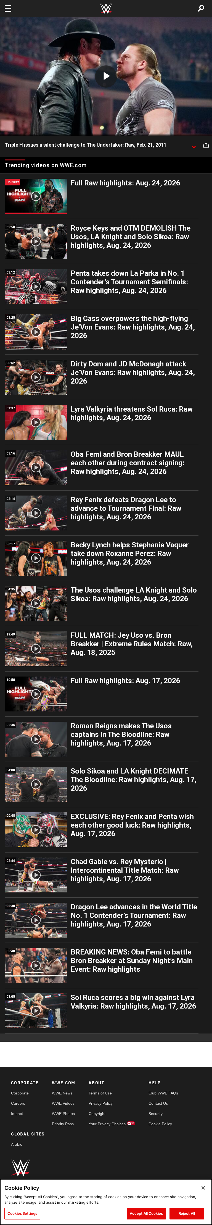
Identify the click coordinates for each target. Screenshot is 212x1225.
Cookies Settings (22, 1213)
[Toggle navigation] (8, 8)
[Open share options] (206, 145)
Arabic (16, 1144)
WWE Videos (63, 1103)
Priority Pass (63, 1124)
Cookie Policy (160, 1124)
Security (156, 1113)
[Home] (106, 8)
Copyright (97, 1113)
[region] (106, 1202)
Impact (17, 1113)
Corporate (20, 1093)
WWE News (62, 1093)
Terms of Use (100, 1093)
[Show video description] (194, 145)
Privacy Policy (101, 1103)
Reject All (187, 1213)
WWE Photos (63, 1113)
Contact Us (158, 1103)
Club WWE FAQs (163, 1093)
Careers (18, 1103)
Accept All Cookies (146, 1213)
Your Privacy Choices (107, 1124)
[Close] (203, 1188)
